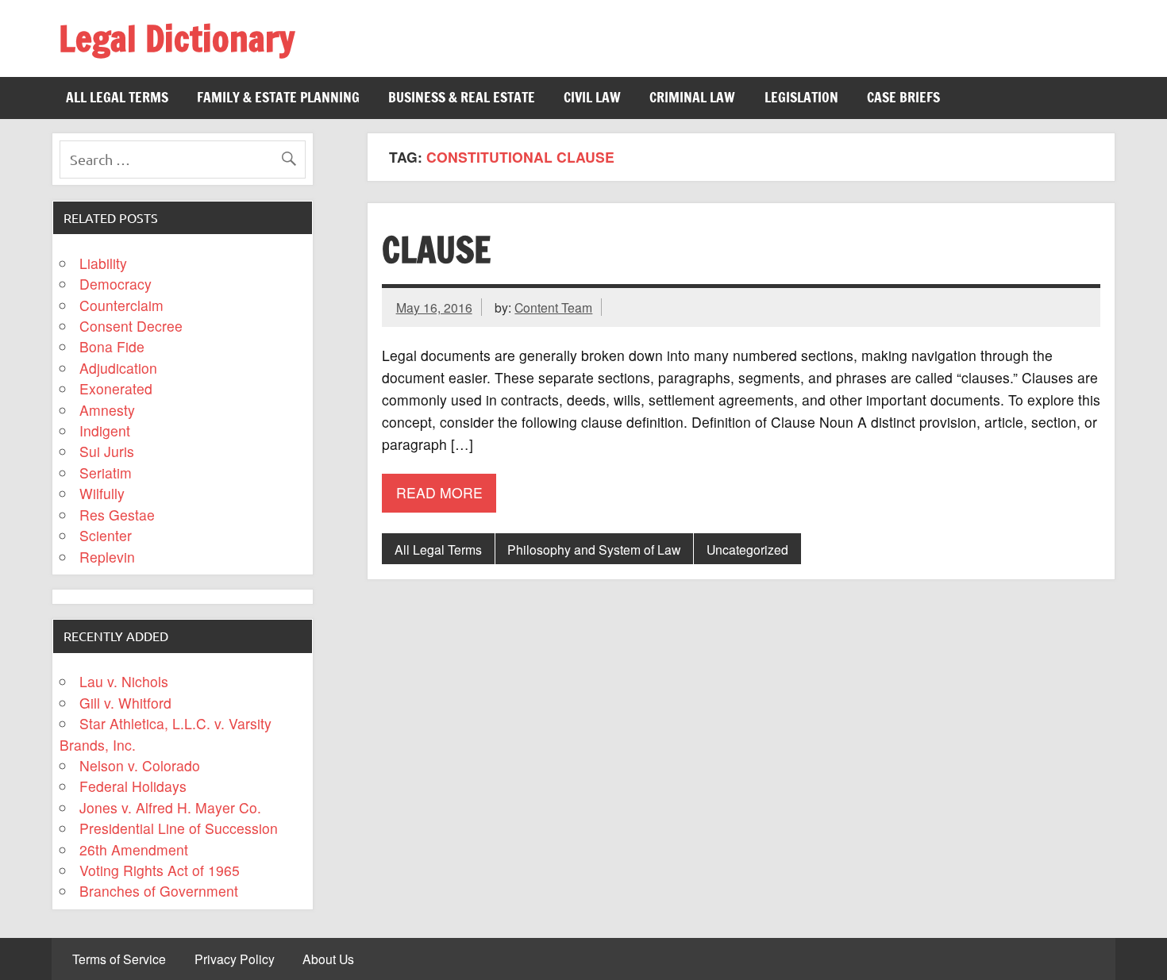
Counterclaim (121, 305)
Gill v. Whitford (125, 703)
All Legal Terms (117, 97)
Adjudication (118, 368)
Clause (436, 249)
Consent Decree (131, 326)
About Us (328, 959)
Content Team (553, 307)
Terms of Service (119, 959)
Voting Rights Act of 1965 (159, 870)
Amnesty (107, 410)
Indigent (104, 430)
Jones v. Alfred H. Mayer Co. (170, 807)
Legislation (801, 97)
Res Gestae (117, 515)
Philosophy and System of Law (593, 549)
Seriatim (105, 472)
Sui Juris (106, 451)
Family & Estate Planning (278, 97)
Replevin (107, 557)
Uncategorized (747, 549)
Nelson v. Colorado (139, 765)
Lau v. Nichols (123, 681)
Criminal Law (692, 97)
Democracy (115, 284)
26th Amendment (133, 849)
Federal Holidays (133, 786)
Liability (103, 263)
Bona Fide (111, 346)
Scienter (105, 535)
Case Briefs (903, 97)
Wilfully (102, 493)
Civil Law (592, 97)
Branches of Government (158, 891)
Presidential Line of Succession (178, 828)
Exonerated (115, 388)
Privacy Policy (234, 959)
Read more (439, 492)
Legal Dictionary (177, 38)
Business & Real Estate (461, 97)
